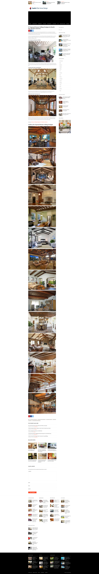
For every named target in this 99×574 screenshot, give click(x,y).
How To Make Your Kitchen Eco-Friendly (68, 517)
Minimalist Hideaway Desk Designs (66, 110)
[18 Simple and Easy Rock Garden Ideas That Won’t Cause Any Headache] (52, 566)
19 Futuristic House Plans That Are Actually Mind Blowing (66, 54)
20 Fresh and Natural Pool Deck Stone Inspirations (67, 563)
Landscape (61, 78)
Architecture (62, 23)
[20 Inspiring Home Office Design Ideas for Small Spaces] (41, 566)
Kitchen (44, 23)
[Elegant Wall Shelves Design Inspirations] (59, 2)
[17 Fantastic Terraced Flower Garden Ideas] (52, 558)
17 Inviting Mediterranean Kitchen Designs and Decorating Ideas (67, 512)
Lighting (61, 82)
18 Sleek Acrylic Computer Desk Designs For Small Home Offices (35, 548)
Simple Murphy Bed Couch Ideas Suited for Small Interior (45, 515)
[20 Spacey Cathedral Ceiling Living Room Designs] (30, 510)
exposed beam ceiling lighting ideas (41, 419)
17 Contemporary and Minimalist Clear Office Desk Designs (45, 558)
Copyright (42, 572)
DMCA (39, 572)
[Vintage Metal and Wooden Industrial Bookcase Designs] (30, 528)
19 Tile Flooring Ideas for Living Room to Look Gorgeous (42, 461)
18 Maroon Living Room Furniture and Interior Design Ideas (34, 520)
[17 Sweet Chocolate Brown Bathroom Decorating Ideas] (52, 519)
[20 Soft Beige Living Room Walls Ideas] (32, 446)
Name (29, 482)
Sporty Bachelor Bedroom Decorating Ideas (45, 511)
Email (29, 485)
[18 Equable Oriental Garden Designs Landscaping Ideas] (52, 562)
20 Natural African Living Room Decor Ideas (52, 461)
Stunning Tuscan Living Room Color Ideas (35, 501)
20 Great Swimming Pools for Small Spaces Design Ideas (67, 567)
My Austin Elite (69, 572)
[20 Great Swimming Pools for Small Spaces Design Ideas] (63, 566)
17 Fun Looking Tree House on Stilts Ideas (35, 430)
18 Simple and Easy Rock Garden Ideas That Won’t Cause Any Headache (57, 566)
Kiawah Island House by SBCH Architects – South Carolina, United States (66, 36)
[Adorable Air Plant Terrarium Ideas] (30, 2)
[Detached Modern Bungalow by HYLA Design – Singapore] (60, 40)
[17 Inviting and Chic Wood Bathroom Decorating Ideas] (52, 505)
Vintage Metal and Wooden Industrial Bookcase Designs (35, 528)
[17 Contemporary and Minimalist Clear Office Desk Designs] (41, 558)
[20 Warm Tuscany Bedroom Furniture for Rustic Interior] (30, 566)
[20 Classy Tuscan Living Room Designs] (30, 505)
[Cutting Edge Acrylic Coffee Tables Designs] (44, 2)
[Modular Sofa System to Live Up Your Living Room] (52, 446)
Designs (33, 1)
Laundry (61, 80)
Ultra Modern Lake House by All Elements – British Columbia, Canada (66, 50)
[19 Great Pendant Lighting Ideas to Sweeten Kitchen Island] (63, 521)
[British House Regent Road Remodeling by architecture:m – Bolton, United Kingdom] (60, 44)
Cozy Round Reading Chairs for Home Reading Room (35, 543)
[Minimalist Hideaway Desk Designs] (60, 110)
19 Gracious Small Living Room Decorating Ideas (32, 461)
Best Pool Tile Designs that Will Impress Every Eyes (67, 558)
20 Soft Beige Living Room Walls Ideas (31, 450)
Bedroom (40, 23)
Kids (36, 434)
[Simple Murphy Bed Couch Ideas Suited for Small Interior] (41, 515)
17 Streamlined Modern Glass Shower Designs (56, 511)
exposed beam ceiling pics (49, 419)
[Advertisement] (49, 16)
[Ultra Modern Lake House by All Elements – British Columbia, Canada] (60, 50)
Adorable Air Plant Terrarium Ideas (65, 106)
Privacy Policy (35, 572)
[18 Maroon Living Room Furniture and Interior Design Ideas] (30, 519)
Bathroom (49, 23)
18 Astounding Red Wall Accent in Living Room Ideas (35, 515)
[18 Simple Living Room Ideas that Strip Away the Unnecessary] (42, 446)
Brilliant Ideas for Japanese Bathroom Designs (66, 102)
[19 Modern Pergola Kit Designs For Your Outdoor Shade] (30, 533)
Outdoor (54, 23)
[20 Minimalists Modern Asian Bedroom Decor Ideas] (41, 520)
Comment (29, 471)
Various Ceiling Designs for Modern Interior (39, 122)
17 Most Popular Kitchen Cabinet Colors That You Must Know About (39, 428)
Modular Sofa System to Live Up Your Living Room (52, 450)
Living (60, 84)
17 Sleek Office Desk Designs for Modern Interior (45, 563)
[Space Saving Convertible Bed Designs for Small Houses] (60, 97)
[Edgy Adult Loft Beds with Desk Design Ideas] (60, 114)
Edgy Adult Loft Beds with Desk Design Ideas (67, 114)
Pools (60, 90)
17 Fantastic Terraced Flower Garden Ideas (56, 558)
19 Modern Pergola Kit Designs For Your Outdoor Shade (35, 533)
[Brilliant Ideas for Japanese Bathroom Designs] (60, 102)
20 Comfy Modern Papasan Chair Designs (35, 538)
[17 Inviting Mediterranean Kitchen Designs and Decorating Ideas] (63, 510)
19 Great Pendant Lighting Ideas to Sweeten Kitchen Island (67, 521)
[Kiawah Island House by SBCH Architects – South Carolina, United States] (60, 36)
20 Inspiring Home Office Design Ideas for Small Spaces (46, 567)
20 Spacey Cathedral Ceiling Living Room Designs (34, 510)
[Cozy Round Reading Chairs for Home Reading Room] (30, 543)
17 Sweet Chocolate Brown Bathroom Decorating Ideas (57, 519)
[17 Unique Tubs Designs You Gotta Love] (52, 515)
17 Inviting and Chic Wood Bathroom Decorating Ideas (56, 505)
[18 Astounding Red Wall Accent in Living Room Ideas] (30, 515)
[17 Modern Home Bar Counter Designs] (63, 506)
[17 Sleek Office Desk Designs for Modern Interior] (41, 563)
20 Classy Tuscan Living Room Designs (34, 505)
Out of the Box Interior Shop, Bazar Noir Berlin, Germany (37, 425)
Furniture (35, 429)
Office (60, 86)
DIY (34, 1)
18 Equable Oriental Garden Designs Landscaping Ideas (57, 562)
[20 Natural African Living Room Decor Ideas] (52, 456)
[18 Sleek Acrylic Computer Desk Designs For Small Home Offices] (30, 548)
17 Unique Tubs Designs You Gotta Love (57, 515)
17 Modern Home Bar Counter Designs (67, 506)
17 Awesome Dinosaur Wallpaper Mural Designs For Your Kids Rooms (39, 433)
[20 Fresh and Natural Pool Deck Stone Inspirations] (63, 563)
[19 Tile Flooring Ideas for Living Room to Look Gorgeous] (42, 456)
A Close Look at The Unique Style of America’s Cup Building (38, 436)
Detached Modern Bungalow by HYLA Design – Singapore (67, 40)
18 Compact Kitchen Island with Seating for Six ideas (67, 501)
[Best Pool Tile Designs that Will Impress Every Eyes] (63, 558)
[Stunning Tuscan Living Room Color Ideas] (30, 501)
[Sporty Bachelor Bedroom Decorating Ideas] (41, 510)
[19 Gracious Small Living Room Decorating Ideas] (32, 456)
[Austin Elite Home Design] (38, 8)
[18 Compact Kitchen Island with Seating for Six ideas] (63, 501)
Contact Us (30, 572)
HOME (30, 23)
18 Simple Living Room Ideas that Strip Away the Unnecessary (42, 450)
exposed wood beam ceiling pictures (36, 420)
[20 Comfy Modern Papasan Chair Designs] (30, 538)
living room (35, 23)
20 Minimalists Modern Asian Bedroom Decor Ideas (45, 520)
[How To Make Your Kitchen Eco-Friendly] (63, 517)
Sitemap (46, 572)
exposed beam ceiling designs (33, 419)
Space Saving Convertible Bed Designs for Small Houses (66, 97)
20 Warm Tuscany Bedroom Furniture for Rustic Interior (35, 566)
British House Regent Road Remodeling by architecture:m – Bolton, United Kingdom (67, 45)
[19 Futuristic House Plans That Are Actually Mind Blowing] (60, 54)
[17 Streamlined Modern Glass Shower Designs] (52, 510)
